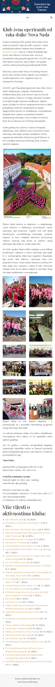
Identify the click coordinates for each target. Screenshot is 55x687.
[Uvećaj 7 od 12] (22, 364)
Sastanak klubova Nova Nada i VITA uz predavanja (28, 549)
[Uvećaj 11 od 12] (22, 401)
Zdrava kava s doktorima (16, 628)
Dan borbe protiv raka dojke (18, 635)
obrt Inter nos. (34, 678)
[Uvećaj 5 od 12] (22, 348)
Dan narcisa (10, 598)
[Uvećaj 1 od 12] (22, 279)
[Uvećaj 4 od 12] (49, 314)
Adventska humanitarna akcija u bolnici (22, 612)
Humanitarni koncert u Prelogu (19, 539)
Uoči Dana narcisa (13, 602)
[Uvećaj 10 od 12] (49, 383)
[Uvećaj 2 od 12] (49, 279)
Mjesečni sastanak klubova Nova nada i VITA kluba (28, 565)
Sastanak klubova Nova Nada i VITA (21, 546)
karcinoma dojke (10, 51)
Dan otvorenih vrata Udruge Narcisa (21, 529)
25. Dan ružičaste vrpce (16, 562)
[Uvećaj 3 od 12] (22, 314)
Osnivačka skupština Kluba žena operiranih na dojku (28, 661)
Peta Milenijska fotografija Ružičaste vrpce (24, 641)
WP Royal (33, 682)
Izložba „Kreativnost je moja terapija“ (22, 631)
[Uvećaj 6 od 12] (49, 348)
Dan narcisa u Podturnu (16, 542)
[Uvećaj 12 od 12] (49, 401)
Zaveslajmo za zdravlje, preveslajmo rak (23, 522)
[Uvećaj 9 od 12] (22, 383)
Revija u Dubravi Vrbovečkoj (18, 625)
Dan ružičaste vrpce (14, 519)
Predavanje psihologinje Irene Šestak (22, 618)
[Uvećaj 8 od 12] (49, 364)
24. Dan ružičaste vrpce (16, 588)
